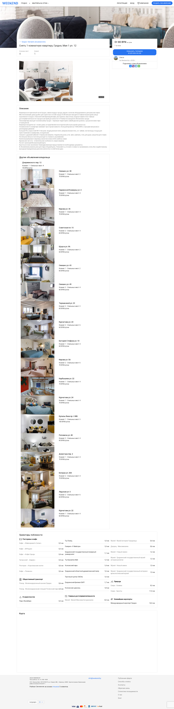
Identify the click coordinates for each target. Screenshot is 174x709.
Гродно (24, 3)
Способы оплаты (124, 682)
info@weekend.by (95, 678)
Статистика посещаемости (128, 691)
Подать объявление (162, 3)
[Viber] (133, 66)
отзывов (55, 687)
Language (32, 702)
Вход (132, 3)
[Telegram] (136, 66)
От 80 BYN (123, 42)
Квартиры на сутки (39, 3)
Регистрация (122, 3)
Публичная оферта (125, 678)
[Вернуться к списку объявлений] (20, 42)
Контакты (121, 685)
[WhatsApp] (139, 66)
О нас (120, 695)
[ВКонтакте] (130, 66)
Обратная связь (124, 688)
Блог (120, 698)
